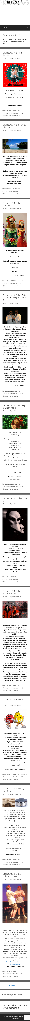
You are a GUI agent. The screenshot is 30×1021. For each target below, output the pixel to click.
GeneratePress (15, 1018)
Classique (18, 281)
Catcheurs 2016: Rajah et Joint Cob (14, 126)
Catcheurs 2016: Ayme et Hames (14, 701)
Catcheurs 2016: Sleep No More (14, 499)
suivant (11, 985)
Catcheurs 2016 (9, 110)
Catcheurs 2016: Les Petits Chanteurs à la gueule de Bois (14, 297)
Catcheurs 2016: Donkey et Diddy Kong (13, 406)
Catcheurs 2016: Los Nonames (12, 204)
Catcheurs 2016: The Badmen (12, 54)
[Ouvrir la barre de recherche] (27, 27)
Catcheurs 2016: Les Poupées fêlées (11, 592)
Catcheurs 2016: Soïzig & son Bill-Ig (14, 789)
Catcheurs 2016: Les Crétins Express (11, 875)
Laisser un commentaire (12, 116)
